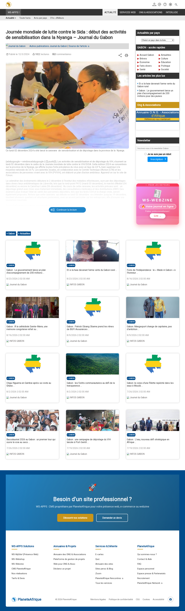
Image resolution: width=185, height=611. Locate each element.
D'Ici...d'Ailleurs (57, 18)
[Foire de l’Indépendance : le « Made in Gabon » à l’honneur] (152, 251)
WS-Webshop (18, 559)
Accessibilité (158, 599)
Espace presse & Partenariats (151, 573)
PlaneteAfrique (29, 599)
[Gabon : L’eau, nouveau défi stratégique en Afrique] (152, 420)
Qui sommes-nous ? (147, 554)
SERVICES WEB (128, 12)
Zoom (98, 573)
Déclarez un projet (62, 568)
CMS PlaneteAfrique (21, 568)
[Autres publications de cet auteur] (17, 46)
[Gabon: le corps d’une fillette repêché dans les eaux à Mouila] (152, 364)
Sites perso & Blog (104, 568)
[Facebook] (170, 599)
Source (78, 46)
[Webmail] (160, 4)
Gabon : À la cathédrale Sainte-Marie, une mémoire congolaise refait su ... (27, 328)
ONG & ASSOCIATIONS (150, 12)
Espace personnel (145, 568)
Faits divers (146, 65)
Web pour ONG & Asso (64, 564)
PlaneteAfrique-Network (148, 583)
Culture (164, 58)
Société (165, 69)
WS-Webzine (18, 564)
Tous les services (103, 583)
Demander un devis (112, 517)
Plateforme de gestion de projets (69, 559)
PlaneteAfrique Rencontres (108, 578)
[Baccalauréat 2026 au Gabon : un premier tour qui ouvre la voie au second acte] (32, 420)
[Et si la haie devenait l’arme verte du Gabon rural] (92, 251)
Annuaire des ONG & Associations (69, 554)
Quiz (97, 559)
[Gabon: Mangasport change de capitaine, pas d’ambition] (152, 307)
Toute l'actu (24, 18)
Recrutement (143, 578)
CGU (138, 599)
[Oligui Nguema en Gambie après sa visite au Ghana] (32, 364)
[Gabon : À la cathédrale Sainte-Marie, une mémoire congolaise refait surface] (32, 307)
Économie (145, 62)
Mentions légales (98, 599)
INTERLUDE (172, 12)
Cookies (146, 599)
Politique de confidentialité (121, 599)
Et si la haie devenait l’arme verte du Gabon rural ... (92, 270)
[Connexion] (154, 4)
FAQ (139, 564)
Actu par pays (40, 18)
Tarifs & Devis (18, 578)
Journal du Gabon (48, 46)
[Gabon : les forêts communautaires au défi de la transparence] (92, 364)
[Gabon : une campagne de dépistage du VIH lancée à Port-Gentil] (92, 420)
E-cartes (99, 554)
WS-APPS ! (14, 12)
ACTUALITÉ (110, 12)
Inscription (156, 159)
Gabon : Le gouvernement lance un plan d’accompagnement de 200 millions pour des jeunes (155, 93)
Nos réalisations (19, 573)
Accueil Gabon (147, 55)
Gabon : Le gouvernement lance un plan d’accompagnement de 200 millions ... (26, 271)
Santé (142, 69)
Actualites (166, 55)
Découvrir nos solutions (75, 517)
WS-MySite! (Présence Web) (25, 554)
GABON (11, 265)
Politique (165, 65)
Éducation (166, 62)
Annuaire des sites (104, 564)
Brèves (143, 58)
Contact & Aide (144, 559)
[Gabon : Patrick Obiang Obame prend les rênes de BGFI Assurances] (92, 307)
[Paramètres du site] (171, 4)
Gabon (11, 233)
